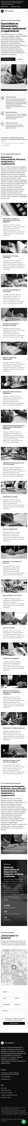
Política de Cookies (6, 1090)
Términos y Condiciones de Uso (14, 1020)
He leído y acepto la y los (15, 1019)
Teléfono (17, 998)
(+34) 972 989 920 (5, 1076)
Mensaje (5, 1010)
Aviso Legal (4, 1088)
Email (4, 998)
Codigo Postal (7, 1004)
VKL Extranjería (9, 11)
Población (17, 1004)
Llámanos (20, 59)
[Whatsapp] (24, 1122)
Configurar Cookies (6, 1097)
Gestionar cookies (15, 6)
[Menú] (26, 11)
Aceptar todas (4, 6)
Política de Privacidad (19, 1018)
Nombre (5, 991)
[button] (14, 967)
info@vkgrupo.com (6, 1079)
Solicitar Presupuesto (7, 59)
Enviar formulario (14, 1023)
